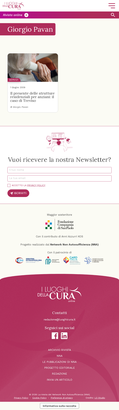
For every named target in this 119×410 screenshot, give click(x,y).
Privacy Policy (36, 185)
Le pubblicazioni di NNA (59, 361)
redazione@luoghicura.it (59, 319)
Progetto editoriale (59, 367)
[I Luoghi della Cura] (13, 5)
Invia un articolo (59, 379)
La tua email (18, 178)
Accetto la (28, 185)
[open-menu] (111, 6)
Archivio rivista (59, 349)
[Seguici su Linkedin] (64, 335)
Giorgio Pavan (20, 107)
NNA (59, 355)
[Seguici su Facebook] (55, 335)
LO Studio (100, 397)
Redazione (59, 373)
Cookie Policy (39, 397)
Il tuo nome (17, 169)
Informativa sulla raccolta (59, 406)
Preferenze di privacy (62, 397)
